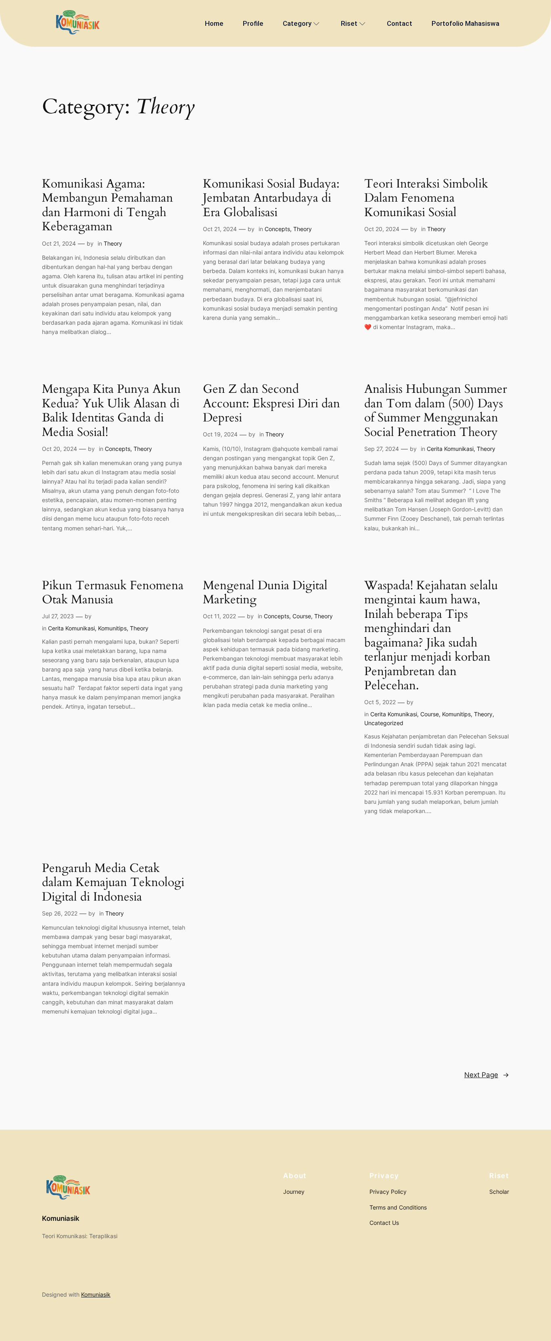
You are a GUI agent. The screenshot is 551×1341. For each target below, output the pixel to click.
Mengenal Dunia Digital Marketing (265, 593)
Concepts (277, 228)
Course (301, 616)
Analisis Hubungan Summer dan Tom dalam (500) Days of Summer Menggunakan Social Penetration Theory (435, 411)
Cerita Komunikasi (450, 448)
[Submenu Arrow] (316, 24)
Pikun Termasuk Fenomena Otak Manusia (113, 593)
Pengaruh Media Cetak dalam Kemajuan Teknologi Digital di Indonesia (113, 883)
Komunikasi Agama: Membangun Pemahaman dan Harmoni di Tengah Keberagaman (107, 205)
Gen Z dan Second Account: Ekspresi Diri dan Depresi (271, 403)
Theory (113, 243)
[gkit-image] (77, 23)
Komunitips (112, 628)
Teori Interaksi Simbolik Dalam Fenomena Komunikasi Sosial (426, 198)
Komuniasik (60, 1218)
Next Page (486, 1075)
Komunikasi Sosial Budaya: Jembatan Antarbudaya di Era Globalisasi (271, 198)
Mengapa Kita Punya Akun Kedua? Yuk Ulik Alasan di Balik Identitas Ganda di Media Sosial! (111, 411)
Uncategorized (383, 723)
